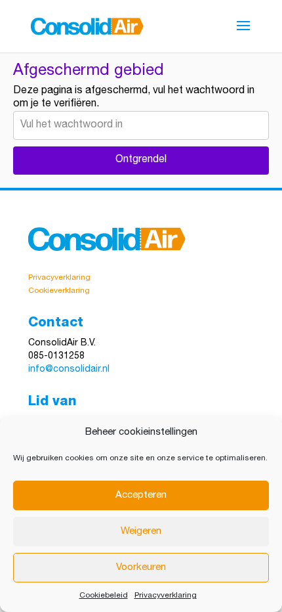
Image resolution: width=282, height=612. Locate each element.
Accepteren (141, 495)
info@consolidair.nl (69, 369)
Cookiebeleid (103, 596)
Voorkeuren (141, 568)
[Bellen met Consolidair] (86, 356)
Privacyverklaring (165, 596)
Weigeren (141, 531)
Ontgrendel (141, 160)
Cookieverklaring (59, 291)
